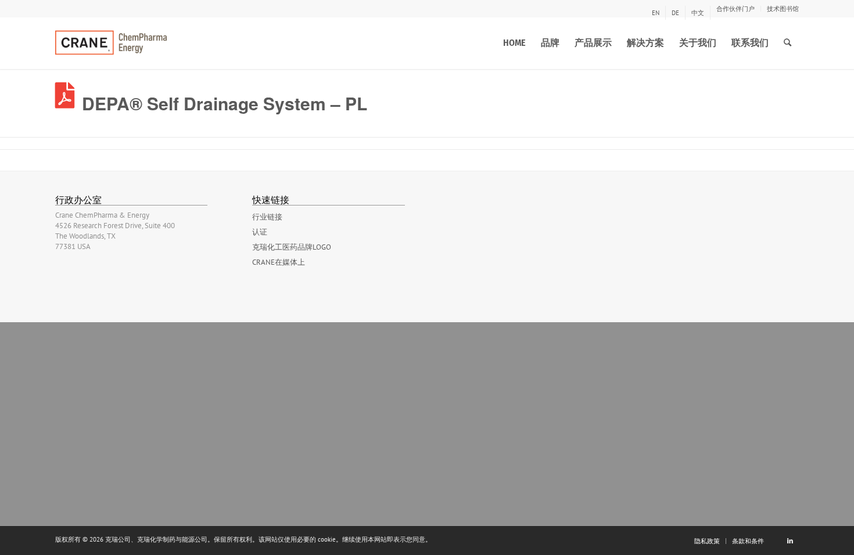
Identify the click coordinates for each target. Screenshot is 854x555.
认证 (259, 232)
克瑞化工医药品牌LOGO (291, 247)
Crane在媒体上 (278, 262)
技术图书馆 (783, 9)
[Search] (787, 43)
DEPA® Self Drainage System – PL (224, 103)
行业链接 (267, 217)
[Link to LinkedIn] (790, 540)
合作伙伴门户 (735, 9)
